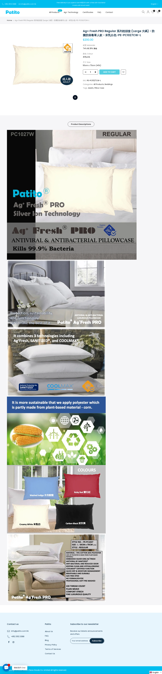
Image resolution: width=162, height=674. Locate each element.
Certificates (88, 12)
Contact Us (50, 653)
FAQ (99, 12)
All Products (55, 12)
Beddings (109, 84)
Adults (91, 88)
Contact (109, 12)
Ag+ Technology (71, 12)
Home (9, 20)
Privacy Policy (51, 644)
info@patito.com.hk (28, 4)
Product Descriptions (81, 124)
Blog (47, 640)
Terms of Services (53, 649)
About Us (49, 631)
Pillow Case (99, 88)
